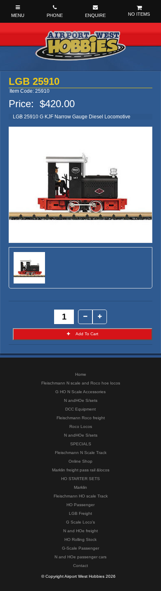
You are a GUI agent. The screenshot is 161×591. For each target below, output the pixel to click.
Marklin (80, 487)
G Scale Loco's (80, 522)
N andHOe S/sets (80, 400)
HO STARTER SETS (80, 478)
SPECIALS (80, 444)
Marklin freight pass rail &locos (80, 470)
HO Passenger (80, 504)
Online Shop (80, 461)
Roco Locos (80, 426)
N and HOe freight (80, 531)
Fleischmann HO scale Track (81, 496)
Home (80, 374)
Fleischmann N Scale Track (81, 452)
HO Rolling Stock (80, 539)
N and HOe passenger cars (80, 557)
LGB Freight (80, 513)
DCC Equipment (80, 409)
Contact (80, 565)
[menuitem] (80, 374)
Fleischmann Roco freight (81, 418)
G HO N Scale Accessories (80, 391)
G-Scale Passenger (80, 548)
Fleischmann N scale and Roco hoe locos (80, 383)
